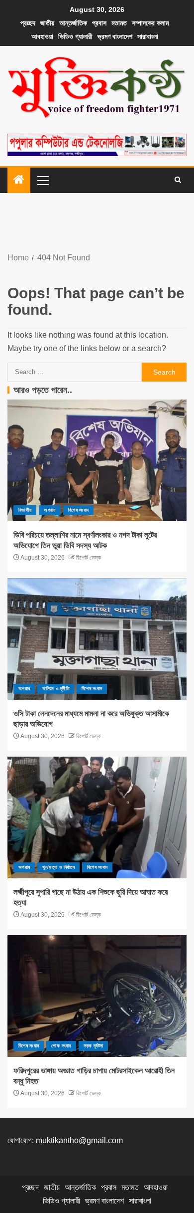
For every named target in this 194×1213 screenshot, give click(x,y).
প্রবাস (99, 23)
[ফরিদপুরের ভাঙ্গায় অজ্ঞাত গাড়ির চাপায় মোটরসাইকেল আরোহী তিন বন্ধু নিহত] (97, 996)
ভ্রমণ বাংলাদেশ (114, 36)
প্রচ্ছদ (27, 23)
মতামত (119, 23)
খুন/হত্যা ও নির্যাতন (58, 867)
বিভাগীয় (24, 510)
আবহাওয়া (42, 36)
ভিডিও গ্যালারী (75, 36)
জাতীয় (47, 23)
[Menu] (42, 180)
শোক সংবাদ (61, 1045)
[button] (42, 180)
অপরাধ (49, 510)
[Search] (178, 180)
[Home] (18, 180)
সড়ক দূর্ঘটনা (93, 1045)
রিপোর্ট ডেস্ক (88, 557)
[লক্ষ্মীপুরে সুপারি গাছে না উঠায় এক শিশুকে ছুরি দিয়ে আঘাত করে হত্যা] (97, 817)
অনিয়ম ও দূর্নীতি (55, 688)
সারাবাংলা (147, 36)
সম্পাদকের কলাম (150, 23)
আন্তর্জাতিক (73, 23)
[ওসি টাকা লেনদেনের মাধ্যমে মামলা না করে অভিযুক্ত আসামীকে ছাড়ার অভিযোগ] (97, 639)
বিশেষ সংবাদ (78, 510)
